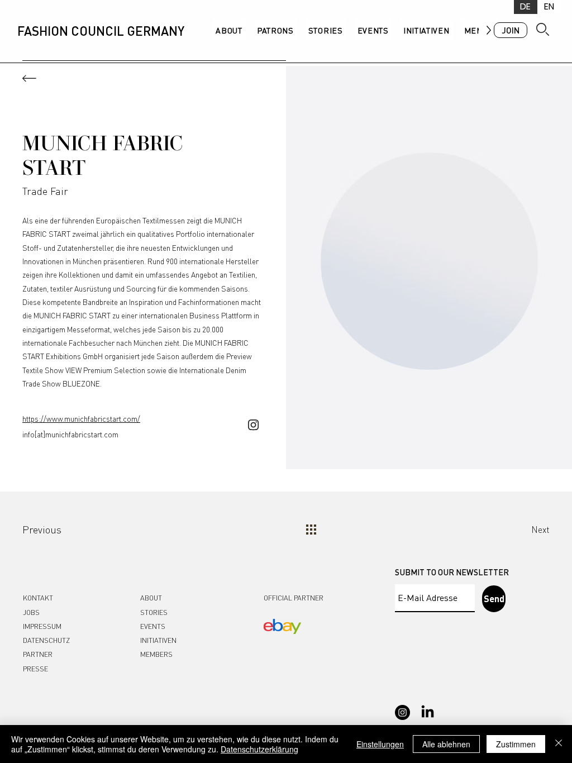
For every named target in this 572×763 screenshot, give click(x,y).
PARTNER (38, 654)
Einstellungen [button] (380, 744)
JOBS (31, 612)
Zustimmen (516, 744)
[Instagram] (402, 712)
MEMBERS (156, 654)
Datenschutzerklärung (259, 749)
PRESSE (35, 668)
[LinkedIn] (427, 712)
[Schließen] (558, 744)
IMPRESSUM (42, 626)
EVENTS (152, 626)
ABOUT (151, 597)
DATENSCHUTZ (46, 640)
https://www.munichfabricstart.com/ (81, 418)
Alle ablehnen (446, 744)
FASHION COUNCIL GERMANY (100, 30)
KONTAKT (38, 597)
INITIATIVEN (158, 640)
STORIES (154, 612)
